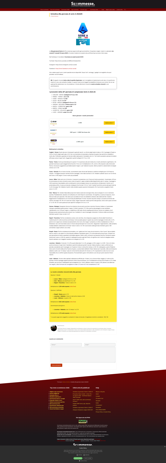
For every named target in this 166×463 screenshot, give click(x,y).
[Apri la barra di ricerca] (125, 9)
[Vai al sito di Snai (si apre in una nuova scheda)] (53, 122)
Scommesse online (94, 9)
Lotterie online (120, 9)
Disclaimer (98, 407)
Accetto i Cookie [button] (78, 458)
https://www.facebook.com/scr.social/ (65, 68)
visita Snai (73, 286)
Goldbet (53, 144)
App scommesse (74, 9)
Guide (103, 9)
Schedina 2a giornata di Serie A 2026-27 (83, 391)
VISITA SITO (110, 123)
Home (64, 382)
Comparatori (99, 405)
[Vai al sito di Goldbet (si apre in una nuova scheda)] (53, 141)
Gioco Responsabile (101, 409)
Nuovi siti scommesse (55, 9)
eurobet (53, 134)
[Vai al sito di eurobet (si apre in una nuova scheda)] (53, 130)
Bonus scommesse (44, 9)
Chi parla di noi (99, 398)
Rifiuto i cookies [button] (88, 458)
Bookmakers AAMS (65, 9)
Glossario (98, 400)
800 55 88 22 (78, 440)
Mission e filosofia (100, 391)
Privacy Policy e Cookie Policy (103, 412)
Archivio (68, 382)
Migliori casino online (110, 9)
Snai (53, 125)
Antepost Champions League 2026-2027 (83, 409)
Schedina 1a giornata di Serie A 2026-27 (83, 407)
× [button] (164, 446)
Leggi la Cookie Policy (94, 452)
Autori (97, 394)
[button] (83, 460)
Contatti (98, 396)
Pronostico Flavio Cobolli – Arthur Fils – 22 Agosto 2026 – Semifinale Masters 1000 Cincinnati (82, 395)
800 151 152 (103, 440)
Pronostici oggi (83, 9)
